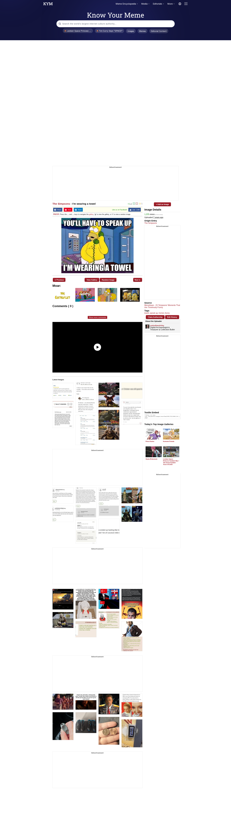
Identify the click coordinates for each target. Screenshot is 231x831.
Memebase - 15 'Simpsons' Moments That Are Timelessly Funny (162, 306)
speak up (154, 313)
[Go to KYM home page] (48, 4)
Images (131, 31)
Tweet (79, 210)
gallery (91, 214)
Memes (142, 31)
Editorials (157, 4)
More (170, 4)
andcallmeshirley (157, 325)
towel (146, 313)
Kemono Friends (168, 441)
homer (161, 313)
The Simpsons (61, 203)
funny (167, 313)
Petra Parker (150, 441)
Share (58, 210)
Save (69, 210)
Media (144, 4)
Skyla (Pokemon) (151, 459)
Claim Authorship (155, 317)
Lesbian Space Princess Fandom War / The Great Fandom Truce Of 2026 (171, 461)
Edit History (172, 317)
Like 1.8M (135, 210)
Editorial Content (159, 31)
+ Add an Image (162, 204)
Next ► (138, 280)
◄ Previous (59, 280)
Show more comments (97, 317)
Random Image (108, 280)
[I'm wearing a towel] (97, 245)
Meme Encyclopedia (126, 4)
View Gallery (92, 280)
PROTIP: (56, 214)
